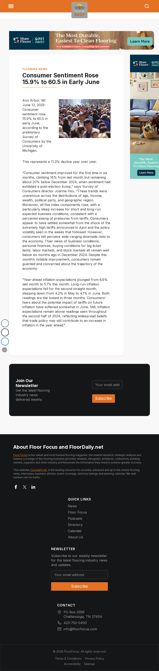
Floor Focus (20, 455)
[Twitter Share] (5, 332)
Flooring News (34, 69)
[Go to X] (24, 486)
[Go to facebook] (16, 486)
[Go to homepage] (79, 10)
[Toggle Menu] (11, 6)
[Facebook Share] (5, 323)
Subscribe (103, 398)
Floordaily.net (38, 469)
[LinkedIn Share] (5, 341)
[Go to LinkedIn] (33, 486)
